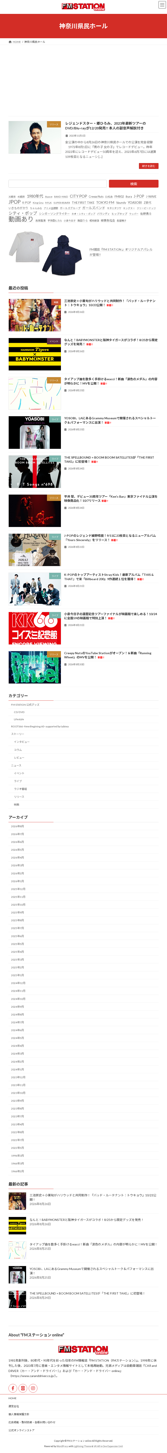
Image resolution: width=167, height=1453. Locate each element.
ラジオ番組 (20, 789)
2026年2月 (17, 873)
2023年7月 (17, 1116)
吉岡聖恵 (40, 220)
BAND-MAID (61, 196)
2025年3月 (17, 959)
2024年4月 (17, 1045)
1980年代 (35, 196)
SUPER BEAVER (61, 202)
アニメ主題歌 (51, 208)
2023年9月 (17, 1100)
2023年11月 (18, 1085)
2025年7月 (17, 928)
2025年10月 (18, 904)
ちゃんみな (36, 208)
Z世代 (147, 202)
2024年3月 (17, 1053)
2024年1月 (17, 1069)
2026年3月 (17, 865)
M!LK (48, 202)
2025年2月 (17, 967)
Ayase (48, 196)
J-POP (139, 196)
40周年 (21, 196)
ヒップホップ (119, 214)
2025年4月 (17, 951)
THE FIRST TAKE (83, 202)
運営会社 (13, 1406)
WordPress (62, 1446)
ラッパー (134, 214)
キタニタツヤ (114, 208)
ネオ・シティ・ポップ (83, 214)
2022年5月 (17, 1147)
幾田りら (82, 220)
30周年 (12, 196)
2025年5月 (17, 944)
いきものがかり (18, 208)
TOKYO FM (105, 202)
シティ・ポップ (22, 213)
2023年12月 (18, 1077)
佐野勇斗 (146, 214)
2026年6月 (17, 842)
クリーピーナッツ (146, 208)
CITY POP (78, 196)
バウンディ (103, 214)
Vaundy (121, 202)
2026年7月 (17, 834)
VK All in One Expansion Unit (108, 1446)
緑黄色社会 (108, 220)
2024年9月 (17, 1006)
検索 (133, 184)
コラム (18, 749)
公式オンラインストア (21, 1430)
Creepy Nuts (96, 196)
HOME (12, 1398)
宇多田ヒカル (55, 220)
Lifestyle (19, 719)
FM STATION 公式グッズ (25, 704)
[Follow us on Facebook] (12, 1388)
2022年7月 (17, 1140)
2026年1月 (17, 881)
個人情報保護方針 (18, 1414)
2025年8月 (17, 920)
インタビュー (22, 742)
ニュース (16, 765)
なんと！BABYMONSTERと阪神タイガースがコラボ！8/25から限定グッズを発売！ (87, 1220)
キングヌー (129, 208)
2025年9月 (17, 912)
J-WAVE (151, 196)
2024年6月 (17, 1030)
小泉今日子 (70, 220)
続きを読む (148, 166)
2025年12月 (18, 889)
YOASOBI (135, 202)
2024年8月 (17, 1014)
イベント (19, 773)
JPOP (14, 202)
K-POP (26, 202)
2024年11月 (18, 991)
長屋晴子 (121, 220)
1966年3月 (17, 1163)
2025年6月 (17, 936)
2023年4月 (17, 1124)
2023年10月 (18, 1093)
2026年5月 (17, 849)
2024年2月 (17, 1061)
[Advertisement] (83, 77)
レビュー (19, 757)
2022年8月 (17, 1132)
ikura (129, 196)
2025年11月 (18, 896)
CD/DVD (19, 712)
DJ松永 (109, 196)
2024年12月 (18, 983)
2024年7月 (17, 1022)
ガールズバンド (93, 208)
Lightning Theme (82, 1446)
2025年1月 (17, 975)
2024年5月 (17, 1038)
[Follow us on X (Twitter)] (22, 1388)
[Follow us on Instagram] (33, 1388)
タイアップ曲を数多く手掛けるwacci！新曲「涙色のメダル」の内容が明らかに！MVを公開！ (94, 1244)
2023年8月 (17, 1108)
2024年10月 (18, 999)
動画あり (21, 219)
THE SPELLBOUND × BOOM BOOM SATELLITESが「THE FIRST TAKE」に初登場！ (87, 1293)
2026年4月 (17, 857)
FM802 (119, 196)
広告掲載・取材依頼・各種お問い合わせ (31, 1422)
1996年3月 (17, 1155)
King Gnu (38, 202)
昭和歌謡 (94, 220)
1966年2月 (17, 1171)
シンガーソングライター (54, 214)
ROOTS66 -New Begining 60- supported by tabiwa (40, 726)
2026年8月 (17, 826)
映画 (16, 804)
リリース (19, 796)
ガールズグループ (70, 208)
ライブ (18, 781)
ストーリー (17, 734)
